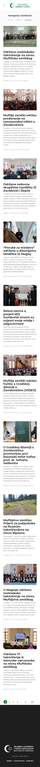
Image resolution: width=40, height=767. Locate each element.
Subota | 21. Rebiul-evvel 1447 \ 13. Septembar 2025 (18, 346)
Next (32, 702)
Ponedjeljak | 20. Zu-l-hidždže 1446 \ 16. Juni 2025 (17, 555)
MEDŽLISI (19, 20)
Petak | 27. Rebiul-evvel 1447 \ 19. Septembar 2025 (17, 276)
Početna (10, 20)
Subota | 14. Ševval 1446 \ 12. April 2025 (14, 689)
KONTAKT (30, 761)
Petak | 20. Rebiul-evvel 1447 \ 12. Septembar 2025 (17, 412)
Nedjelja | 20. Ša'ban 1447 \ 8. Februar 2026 (15, 213)
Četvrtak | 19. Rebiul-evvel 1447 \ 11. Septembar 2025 (18, 485)
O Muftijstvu (19, 761)
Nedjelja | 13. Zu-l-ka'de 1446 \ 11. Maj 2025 (15, 619)
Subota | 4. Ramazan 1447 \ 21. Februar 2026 (16, 149)
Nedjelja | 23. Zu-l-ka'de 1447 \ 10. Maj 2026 (15, 80)
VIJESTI (9, 761)
